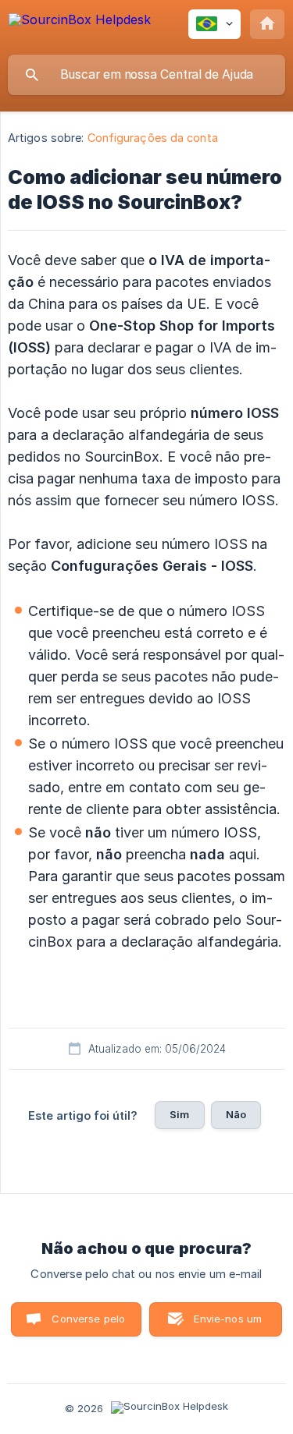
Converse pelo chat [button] (88, 1324)
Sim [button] (179, 1114)
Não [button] (236, 1114)
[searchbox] (146, 75)
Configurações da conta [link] (153, 137)
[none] (80, 26)
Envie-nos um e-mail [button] (228, 1324)
